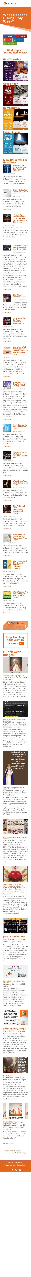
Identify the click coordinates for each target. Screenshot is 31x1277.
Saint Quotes (15, 727)
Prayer (11, 795)
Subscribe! (21, 1165)
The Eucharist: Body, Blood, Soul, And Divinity (15, 837)
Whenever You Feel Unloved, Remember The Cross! (20, 537)
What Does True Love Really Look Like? (20, 483)
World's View (17, 1034)
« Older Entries (8, 1144)
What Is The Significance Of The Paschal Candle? (20, 168)
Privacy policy (9, 1165)
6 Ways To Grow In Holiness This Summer (13, 981)
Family (10, 890)
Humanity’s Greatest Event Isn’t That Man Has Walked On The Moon (20, 218)
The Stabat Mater (9, 1076)
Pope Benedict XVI (11, 1125)
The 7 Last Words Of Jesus (20, 296)
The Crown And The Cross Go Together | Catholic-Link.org (20, 564)
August (5, 679)
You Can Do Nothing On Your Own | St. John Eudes (15, 720)
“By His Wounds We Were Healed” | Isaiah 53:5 (20, 455)
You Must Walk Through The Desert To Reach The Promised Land (20, 350)
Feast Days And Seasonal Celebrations (13, 891)
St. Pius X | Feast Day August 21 (13, 676)
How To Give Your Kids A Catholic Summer (14, 937)
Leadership (13, 725)
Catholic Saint (10, 677)
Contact (10, 1163)
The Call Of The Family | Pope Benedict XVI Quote (13, 1122)
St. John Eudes (10, 723)
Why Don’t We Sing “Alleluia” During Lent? (19, 384)
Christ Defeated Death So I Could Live (20, 192)
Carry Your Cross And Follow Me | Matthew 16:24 (20, 247)
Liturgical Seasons (15, 942)
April (12, 842)
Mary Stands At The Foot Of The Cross (20, 427)
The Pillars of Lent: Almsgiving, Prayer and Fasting (19, 509)
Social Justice (7, 1034)
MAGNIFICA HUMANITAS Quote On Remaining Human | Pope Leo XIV (14, 1029)
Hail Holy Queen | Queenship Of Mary (13, 788)
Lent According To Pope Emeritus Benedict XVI (20, 321)
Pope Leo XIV (9, 1031)
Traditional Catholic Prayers (15, 791)
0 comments (7, 209)
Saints (11, 679)
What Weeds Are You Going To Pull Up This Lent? (20, 594)
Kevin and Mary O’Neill (13, 888)
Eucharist (18, 842)
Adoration (6, 842)
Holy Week (16, 1080)
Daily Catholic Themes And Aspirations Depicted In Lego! (13, 885)
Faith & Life (7, 986)
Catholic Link (9, 840)
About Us (18, 1163)
